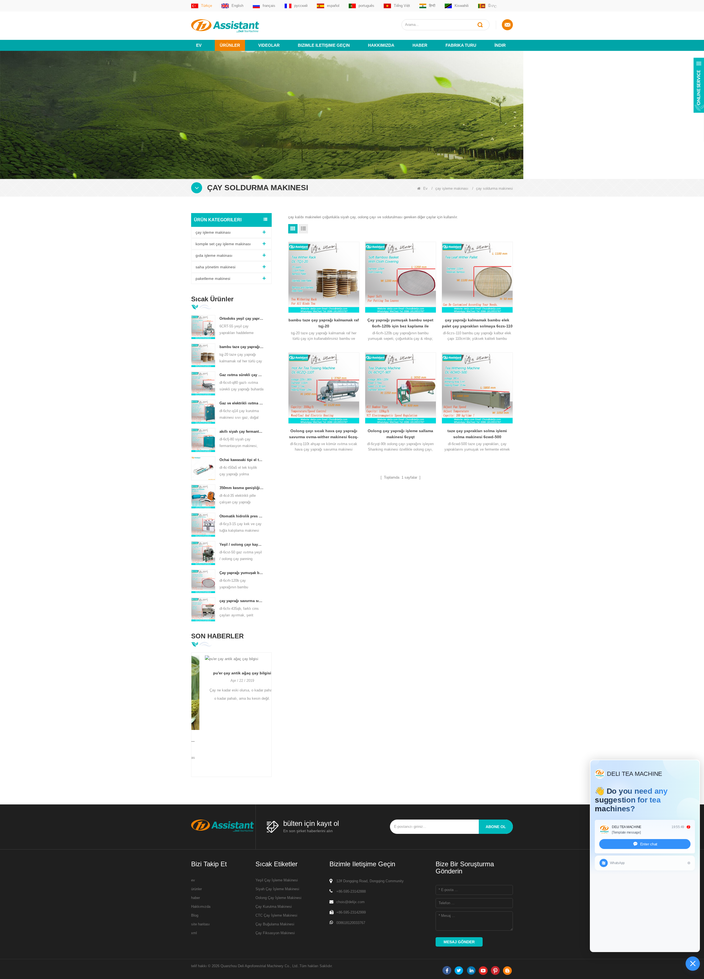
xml (194, 933)
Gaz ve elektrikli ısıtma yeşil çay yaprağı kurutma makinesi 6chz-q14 (241, 403)
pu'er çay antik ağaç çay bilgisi (231, 673)
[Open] (699, 85)
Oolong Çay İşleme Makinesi (278, 898)
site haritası (200, 924)
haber (420, 45)
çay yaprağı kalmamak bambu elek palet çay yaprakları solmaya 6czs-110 (477, 323)
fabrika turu (461, 45)
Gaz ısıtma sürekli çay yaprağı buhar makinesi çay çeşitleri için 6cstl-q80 (241, 375)
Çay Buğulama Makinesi (274, 924)
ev (193, 880)
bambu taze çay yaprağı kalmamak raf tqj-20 (241, 347)
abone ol (496, 826)
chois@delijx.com (350, 902)
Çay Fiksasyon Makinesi (275, 933)
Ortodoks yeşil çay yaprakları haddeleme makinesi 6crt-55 (241, 318)
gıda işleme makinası (214, 255)
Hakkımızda (381, 45)
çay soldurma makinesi (494, 188)
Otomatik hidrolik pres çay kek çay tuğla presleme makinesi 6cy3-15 (241, 516)
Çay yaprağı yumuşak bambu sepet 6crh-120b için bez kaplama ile (241, 573)
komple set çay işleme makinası (223, 244)
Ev (199, 45)
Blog (194, 915)
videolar (269, 45)
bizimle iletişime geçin (324, 45)
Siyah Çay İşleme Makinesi (277, 889)
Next (269, 705)
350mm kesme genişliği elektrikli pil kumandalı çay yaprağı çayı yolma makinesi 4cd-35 (241, 488)
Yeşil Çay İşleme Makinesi (276, 880)
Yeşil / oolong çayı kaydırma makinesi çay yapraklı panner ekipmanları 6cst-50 (241, 544)
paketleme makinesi (213, 278)
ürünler (196, 889)
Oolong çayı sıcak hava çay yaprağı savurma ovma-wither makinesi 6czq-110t (323, 434)
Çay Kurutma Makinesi (273, 906)
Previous (193, 705)
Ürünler (230, 45)
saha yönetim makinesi (215, 267)
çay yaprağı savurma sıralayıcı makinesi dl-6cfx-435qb (241, 601)
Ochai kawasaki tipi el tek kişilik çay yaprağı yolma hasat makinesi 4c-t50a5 (241, 460)
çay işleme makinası (451, 188)
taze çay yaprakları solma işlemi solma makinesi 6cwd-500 (477, 434)
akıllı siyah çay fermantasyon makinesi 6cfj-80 (241, 431)
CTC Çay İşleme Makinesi (276, 915)
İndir (500, 45)
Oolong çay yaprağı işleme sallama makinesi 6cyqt (400, 434)
